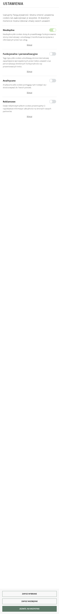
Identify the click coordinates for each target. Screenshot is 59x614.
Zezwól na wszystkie (29, 609)
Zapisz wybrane (29, 594)
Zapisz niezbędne (29, 601)
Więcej (29, 45)
